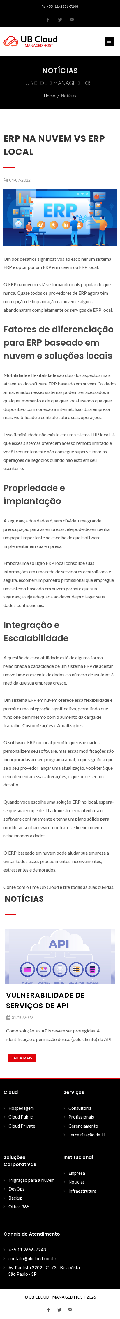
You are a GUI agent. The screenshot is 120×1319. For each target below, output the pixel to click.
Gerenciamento (83, 1125)
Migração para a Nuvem (31, 1180)
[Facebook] (48, 19)
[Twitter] (60, 19)
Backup (15, 1197)
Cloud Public (20, 1116)
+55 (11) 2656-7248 (62, 6)
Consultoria (79, 1108)
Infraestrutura (82, 1190)
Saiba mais (22, 1058)
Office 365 (18, 1206)
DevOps (16, 1188)
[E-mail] (72, 19)
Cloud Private (21, 1125)
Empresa (76, 1173)
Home (49, 95)
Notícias (76, 1181)
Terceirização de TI (86, 1134)
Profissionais (81, 1116)
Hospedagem (21, 1108)
